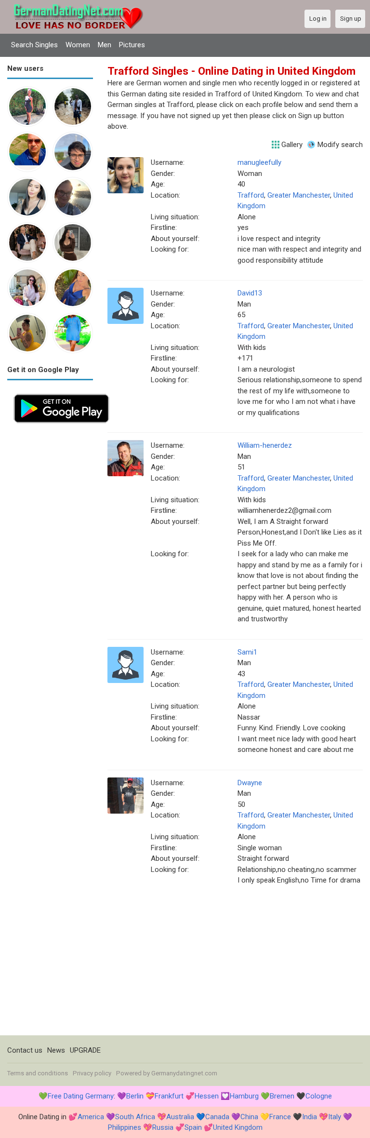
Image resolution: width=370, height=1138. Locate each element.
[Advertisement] (50, 574)
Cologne (318, 1096)
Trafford (251, 195)
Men (104, 44)
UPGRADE (85, 1050)
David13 (250, 293)
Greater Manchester (298, 195)
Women (78, 44)
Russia (162, 1127)
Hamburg (244, 1096)
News (56, 1050)
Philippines (124, 1127)
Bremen (282, 1096)
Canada (217, 1116)
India (309, 1116)
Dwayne (250, 782)
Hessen (207, 1096)
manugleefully (259, 162)
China (249, 1116)
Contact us (24, 1050)
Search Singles (34, 44)
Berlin (135, 1096)
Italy (334, 1116)
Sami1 (247, 652)
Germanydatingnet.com (184, 1073)
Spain (193, 1127)
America (91, 1116)
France (280, 1116)
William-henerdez (265, 445)
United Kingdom (238, 1127)
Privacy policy (92, 1073)
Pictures (132, 44)
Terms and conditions (37, 1073)
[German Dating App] (61, 392)
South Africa (135, 1116)
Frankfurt (169, 1096)
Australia (180, 1116)
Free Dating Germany (81, 1096)
